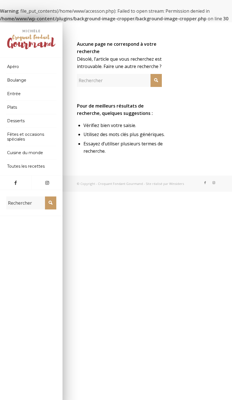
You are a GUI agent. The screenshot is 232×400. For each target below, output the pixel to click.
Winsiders (176, 184)
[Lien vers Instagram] (47, 183)
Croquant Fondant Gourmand (120, 184)
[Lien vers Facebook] (15, 183)
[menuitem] (31, 67)
